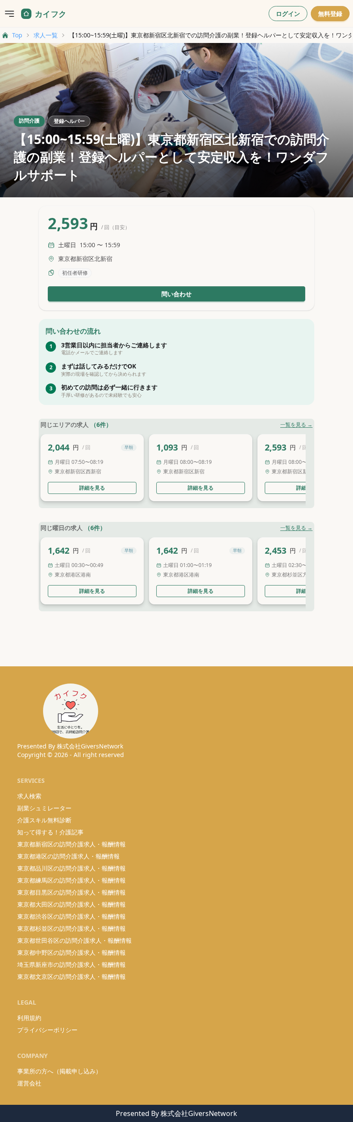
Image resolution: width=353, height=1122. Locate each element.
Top (17, 35)
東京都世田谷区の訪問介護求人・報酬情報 (74, 940)
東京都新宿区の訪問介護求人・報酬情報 (71, 844)
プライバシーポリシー (47, 1030)
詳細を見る (92, 487)
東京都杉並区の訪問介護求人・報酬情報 (71, 928)
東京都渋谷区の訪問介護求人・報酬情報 (71, 916)
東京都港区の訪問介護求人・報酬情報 (68, 856)
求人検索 (29, 796)
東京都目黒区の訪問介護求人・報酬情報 (71, 892)
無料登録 (330, 13)
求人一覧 (46, 35)
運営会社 (29, 1083)
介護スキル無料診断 (44, 820)
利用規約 (29, 1018)
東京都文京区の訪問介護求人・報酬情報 (71, 976)
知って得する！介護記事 (50, 832)
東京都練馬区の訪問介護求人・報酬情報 (71, 880)
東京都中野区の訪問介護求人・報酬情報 (71, 952)
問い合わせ (176, 294)
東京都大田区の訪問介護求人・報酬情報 (71, 904)
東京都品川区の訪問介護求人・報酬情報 (71, 868)
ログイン (288, 13)
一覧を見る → (296, 424)
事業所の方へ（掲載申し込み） (59, 1071)
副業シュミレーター (44, 808)
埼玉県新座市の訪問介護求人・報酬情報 (71, 964)
